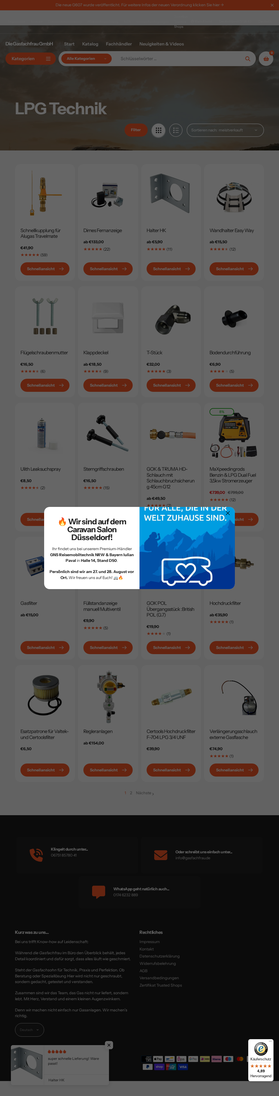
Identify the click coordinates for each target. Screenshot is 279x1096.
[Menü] (270, 1042)
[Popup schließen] (228, 513)
